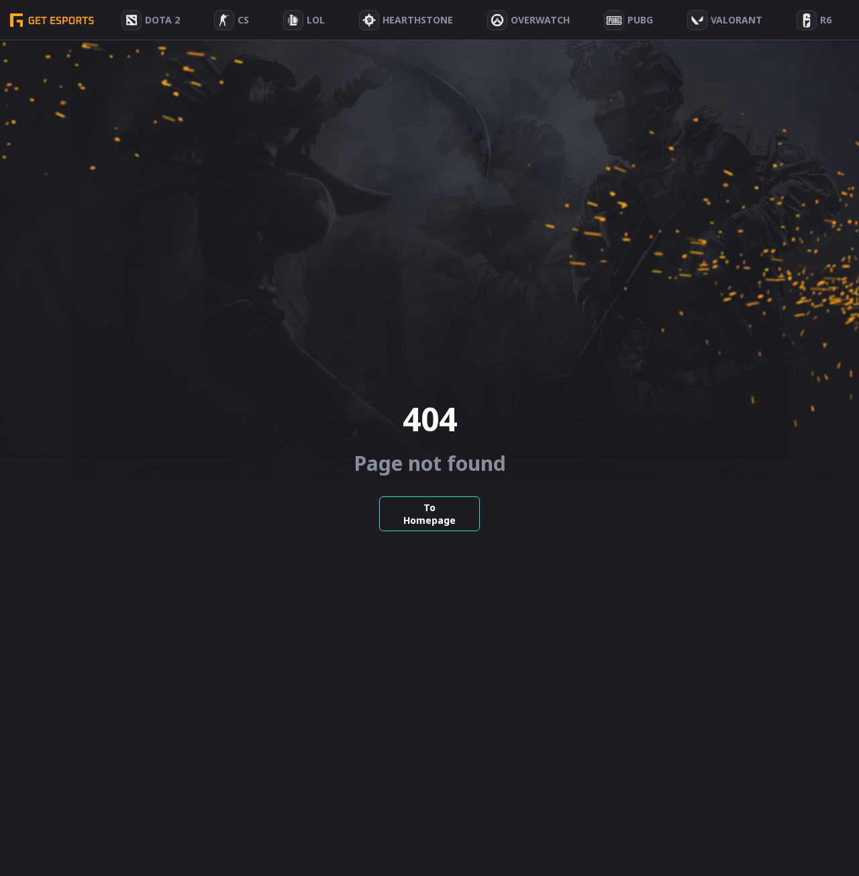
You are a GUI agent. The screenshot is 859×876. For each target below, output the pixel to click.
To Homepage (429, 514)
